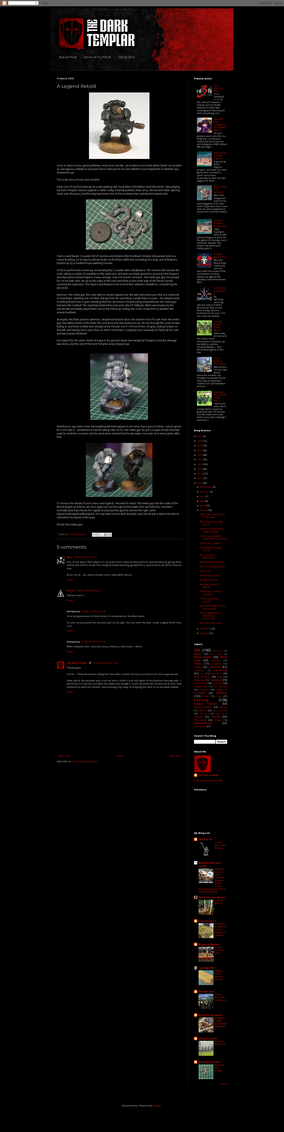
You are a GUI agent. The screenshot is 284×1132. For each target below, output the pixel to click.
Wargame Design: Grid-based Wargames (220, 1022)
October (205, 491)
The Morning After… (218, 88)
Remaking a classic (210, 575)
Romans (223, 707)
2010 (200, 482)
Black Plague (216, 654)
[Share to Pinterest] (110, 535)
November (206, 486)
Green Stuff (200, 683)
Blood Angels (203, 657)
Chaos (198, 663)
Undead (218, 720)
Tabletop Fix (205, 839)
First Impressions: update (209, 600)
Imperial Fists (200, 686)
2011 (200, 478)
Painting (201, 699)
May (202, 501)
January (204, 633)
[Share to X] (102, 535)
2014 (200, 464)
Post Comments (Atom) (85, 761)
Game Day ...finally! (210, 543)
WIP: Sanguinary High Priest (211, 523)
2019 (200, 440)
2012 (200, 473)
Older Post (174, 755)
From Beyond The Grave (220, 361)
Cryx (202, 673)
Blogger (157, 1105)
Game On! (205, 570)
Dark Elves (216, 673)
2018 (200, 445)
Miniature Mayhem (209, 944)
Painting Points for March (210, 586)
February (205, 628)
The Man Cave (206, 991)
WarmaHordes (203, 723)
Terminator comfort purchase (211, 593)
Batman (198, 653)
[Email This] (94, 535)
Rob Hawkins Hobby (209, 1061)
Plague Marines (206, 704)
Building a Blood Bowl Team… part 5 (220, 396)
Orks (219, 696)
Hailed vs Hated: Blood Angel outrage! (212, 530)
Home (119, 755)
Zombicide (200, 726)
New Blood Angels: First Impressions (213, 607)
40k (197, 650)
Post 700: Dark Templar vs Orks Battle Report (220, 124)
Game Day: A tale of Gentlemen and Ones (213, 537)
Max (69, 557)
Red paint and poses (211, 622)
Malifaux (221, 693)
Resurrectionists (203, 707)
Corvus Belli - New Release (220, 845)
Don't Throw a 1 (207, 920)
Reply (70, 579)
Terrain (215, 716)
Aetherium (218, 651)
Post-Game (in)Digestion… (220, 290)
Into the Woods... (219, 902)
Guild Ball (217, 683)
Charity (198, 667)
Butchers (216, 660)
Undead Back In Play (220, 255)
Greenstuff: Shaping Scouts (211, 549)
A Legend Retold (209, 579)
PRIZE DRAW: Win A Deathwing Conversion (210, 615)
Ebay (219, 676)
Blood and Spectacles (210, 1014)
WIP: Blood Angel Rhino (212, 566)
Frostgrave (199, 680)
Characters (216, 663)
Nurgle (206, 696)
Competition (199, 670)
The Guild (200, 719)
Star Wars (204, 714)
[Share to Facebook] (106, 535)
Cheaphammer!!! (207, 1038)
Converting (220, 670)
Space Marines (220, 710)
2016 (200, 454)
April (203, 505)
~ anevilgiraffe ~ (207, 967)
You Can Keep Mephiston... (208, 556)
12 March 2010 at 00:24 (87, 590)
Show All (223, 1084)
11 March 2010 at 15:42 (85, 557)
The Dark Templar (77, 662)
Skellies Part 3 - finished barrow (219, 975)
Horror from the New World (220, 997)
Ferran (70, 590)
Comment (215, 667)
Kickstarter (204, 689)
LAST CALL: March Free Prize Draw (212, 516)
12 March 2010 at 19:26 (105, 662)
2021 (200, 436)
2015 (200, 459)
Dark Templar (202, 676)
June (203, 496)
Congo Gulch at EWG (219, 950)
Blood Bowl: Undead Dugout (220, 155)
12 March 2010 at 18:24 (93, 641)
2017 (200, 450)
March (204, 510)
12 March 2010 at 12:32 (93, 611)
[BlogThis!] (98, 535)
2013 (200, 468)
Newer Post (64, 755)
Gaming (216, 680)
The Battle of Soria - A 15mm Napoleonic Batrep (220, 929)
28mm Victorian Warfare (212, 897)
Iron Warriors (220, 686)
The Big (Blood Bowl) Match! (218, 326)
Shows (202, 710)
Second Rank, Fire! (220, 1043)
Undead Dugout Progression (220, 223)
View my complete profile (208, 780)
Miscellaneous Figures (212, 561)
